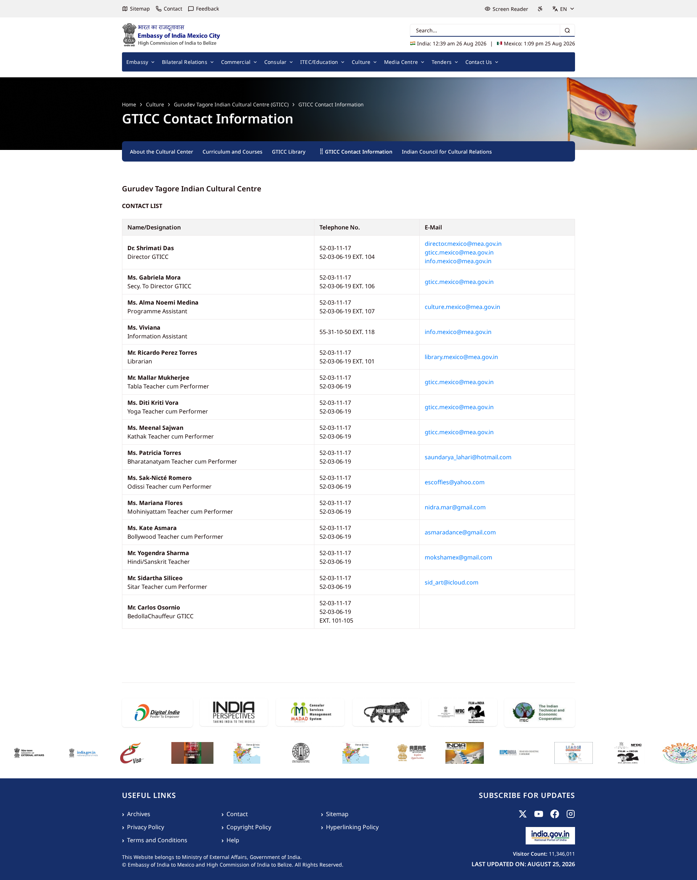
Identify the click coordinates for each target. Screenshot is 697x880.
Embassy (137, 61)
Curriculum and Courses (232, 151)
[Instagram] (570, 814)
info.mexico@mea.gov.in (458, 261)
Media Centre (401, 61)
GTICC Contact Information (358, 151)
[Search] (567, 31)
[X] (522, 814)
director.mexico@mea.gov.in (463, 244)
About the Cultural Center (161, 151)
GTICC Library (288, 151)
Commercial (235, 61)
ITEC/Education (319, 61)
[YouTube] (538, 814)
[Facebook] (554, 814)
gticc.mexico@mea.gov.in (459, 252)
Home (129, 104)
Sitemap (140, 8)
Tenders (442, 61)
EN (563, 8)
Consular (275, 61)
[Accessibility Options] (540, 9)
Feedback (207, 8)
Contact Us (478, 61)
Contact (173, 8)
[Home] (171, 34)
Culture (361, 61)
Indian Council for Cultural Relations (447, 151)
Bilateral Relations (184, 61)
